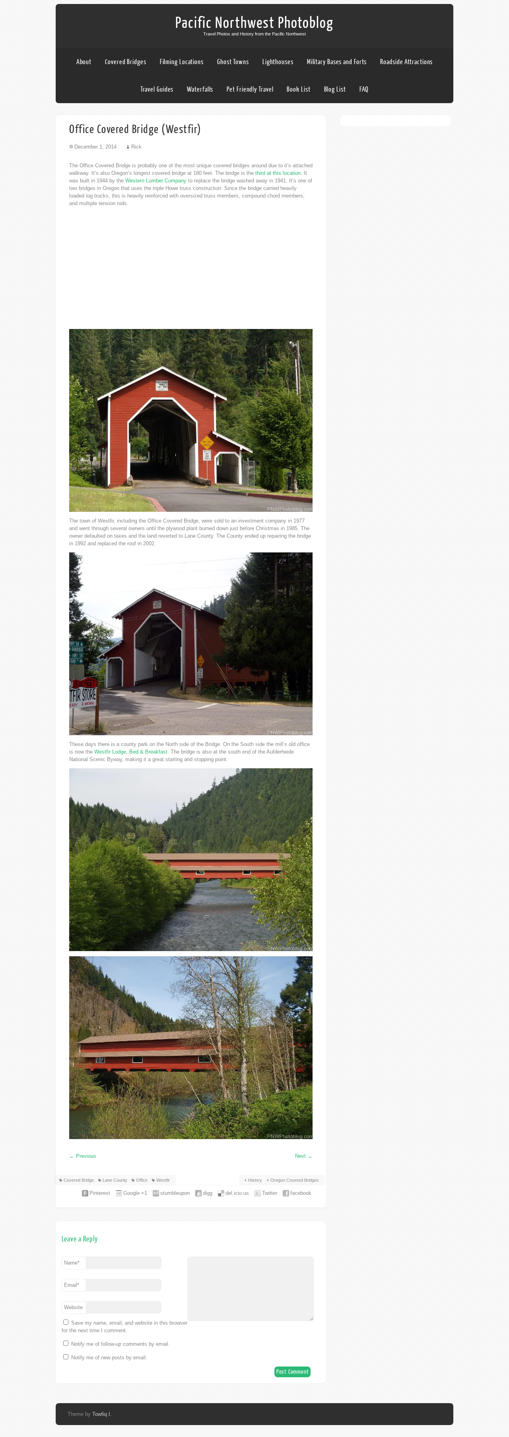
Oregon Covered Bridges (294, 1180)
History (255, 1180)
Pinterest (99, 1193)
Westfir (163, 1180)
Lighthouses (277, 62)
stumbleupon (175, 1193)
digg (207, 1193)
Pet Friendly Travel (250, 89)
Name (72, 1263)
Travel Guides (157, 89)
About (84, 62)
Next (304, 1156)
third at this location (278, 173)
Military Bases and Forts (337, 62)
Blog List (335, 89)
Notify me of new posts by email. (109, 1358)
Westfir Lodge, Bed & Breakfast (130, 752)
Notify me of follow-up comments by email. (120, 1344)
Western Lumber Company (156, 181)
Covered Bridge (79, 1180)
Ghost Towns (233, 62)
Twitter (269, 1193)
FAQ (364, 89)
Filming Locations (182, 62)
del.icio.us (237, 1193)
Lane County (115, 1180)
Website (73, 1307)
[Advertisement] (191, 268)
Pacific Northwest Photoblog (254, 23)
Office (142, 1180)
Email (71, 1285)
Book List (298, 89)
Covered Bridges (125, 62)
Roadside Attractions (406, 62)
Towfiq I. (102, 1414)
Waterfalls (200, 89)
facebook (300, 1193)
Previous (82, 1156)
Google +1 (135, 1193)
